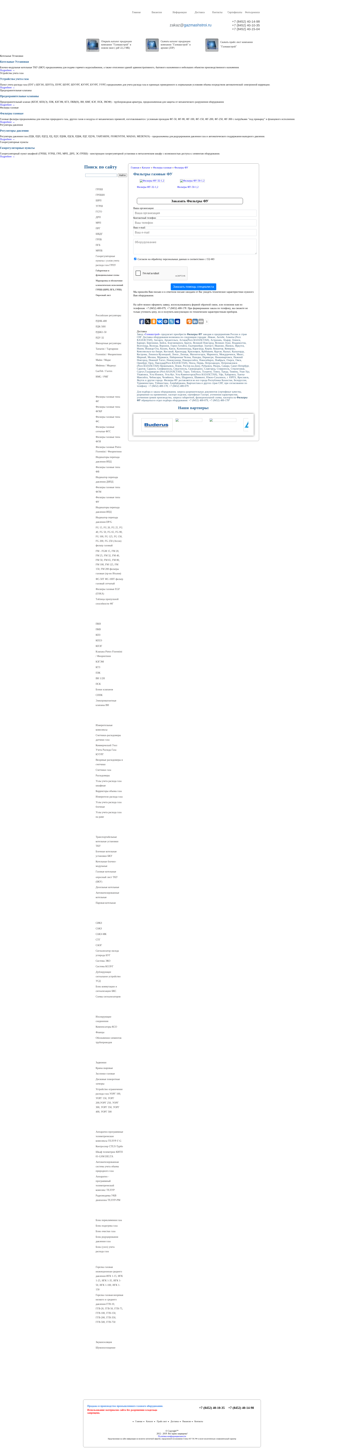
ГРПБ (99, 239)
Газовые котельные (106, 871)
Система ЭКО (103, 961)
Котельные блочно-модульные (106, 863)
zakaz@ (190, 25)
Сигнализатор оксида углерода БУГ (107, 953)
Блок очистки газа (105, 1231)
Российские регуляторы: (109, 315)
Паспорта (106, 1374)
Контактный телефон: (145, 218)
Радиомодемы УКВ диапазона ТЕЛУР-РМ (108, 1197)
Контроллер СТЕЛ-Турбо (109, 1146)
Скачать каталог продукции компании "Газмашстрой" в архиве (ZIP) (176, 44)
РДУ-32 (100, 337)
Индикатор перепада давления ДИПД (107, 479)
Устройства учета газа (106, 717)
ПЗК (98, 672)
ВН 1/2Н (100, 678)
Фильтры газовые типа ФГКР (108, 409)
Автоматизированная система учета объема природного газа (107, 1166)
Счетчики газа (103, 770)
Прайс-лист (162, 1421)
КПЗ (98, 635)
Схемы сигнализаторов (108, 996)
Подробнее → (7, 70)
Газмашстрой (152, 334)
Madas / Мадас (103, 360)
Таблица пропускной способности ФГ (107, 601)
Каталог (149, 1421)
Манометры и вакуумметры (106, 1360)
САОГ (99, 945)
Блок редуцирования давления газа (107, 1239)
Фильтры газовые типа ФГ (108, 399)
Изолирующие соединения (103, 1019)
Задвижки (101, 1062)
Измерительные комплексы (104, 727)
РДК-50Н (101, 326)
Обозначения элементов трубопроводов (108, 1040)
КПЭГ (99, 646)
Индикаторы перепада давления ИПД (108, 459)
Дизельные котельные (107, 887)
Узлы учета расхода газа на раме (108, 814)
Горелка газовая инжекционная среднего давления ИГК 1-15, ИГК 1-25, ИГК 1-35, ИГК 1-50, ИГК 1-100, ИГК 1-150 (109, 1278)
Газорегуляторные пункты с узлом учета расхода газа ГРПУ (107, 261)
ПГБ (98, 245)
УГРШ (99, 206)
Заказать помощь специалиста (193, 286)
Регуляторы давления (106, 308)
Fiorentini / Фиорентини (109, 354)
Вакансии (156, 12)
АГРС (106, 1212)
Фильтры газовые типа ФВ (108, 469)
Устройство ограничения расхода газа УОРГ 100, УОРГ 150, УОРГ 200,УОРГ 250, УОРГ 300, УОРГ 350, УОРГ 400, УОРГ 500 (109, 1100)
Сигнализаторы (106, 915)
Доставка (199, 12)
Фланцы (100, 1032)
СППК (99, 695)
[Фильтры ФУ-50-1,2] (192, 180)
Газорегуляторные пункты (106, 181)
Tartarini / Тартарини (107, 348)
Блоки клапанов (104, 689)
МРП (98, 222)
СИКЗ (99, 923)
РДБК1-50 (101, 332)
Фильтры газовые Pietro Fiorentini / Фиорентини (109, 449)
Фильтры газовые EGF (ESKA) (108, 591)
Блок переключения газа (109, 1220)
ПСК (98, 684)
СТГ (98, 939)
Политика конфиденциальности (172, 1436)
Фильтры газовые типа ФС (108, 419)
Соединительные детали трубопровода (109, 1009)
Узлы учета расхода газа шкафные (108, 783)
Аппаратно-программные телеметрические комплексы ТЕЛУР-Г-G (109, 1136)
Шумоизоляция (106, 1334)
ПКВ (98, 629)
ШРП (98, 200)
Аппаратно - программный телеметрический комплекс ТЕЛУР (105, 1183)
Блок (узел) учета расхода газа (105, 1249)
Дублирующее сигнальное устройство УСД (108, 976)
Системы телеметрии (106, 1124)
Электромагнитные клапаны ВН (106, 702)
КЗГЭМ (100, 661)
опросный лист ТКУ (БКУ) (107, 879)
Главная (136, 12)
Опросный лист (103, 295)
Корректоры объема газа (109, 791)
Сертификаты (234, 12)
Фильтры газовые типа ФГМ (108, 489)
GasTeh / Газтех (104, 371)
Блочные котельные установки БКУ (106, 853)
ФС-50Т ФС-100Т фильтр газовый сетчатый (109, 581)
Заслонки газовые (105, 1073)
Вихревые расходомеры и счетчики (109, 762)
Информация (179, 12)
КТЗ (98, 667)
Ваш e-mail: (139, 227)
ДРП (98, 217)
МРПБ (99, 250)
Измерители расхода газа (109, 796)
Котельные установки (106, 829)
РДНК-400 (101, 321)
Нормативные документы (106, 1383)
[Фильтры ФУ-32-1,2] (152, 180)
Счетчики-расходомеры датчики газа (108, 737)
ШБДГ (99, 234)
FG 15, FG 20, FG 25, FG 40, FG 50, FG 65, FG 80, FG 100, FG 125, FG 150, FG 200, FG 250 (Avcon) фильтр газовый (109, 536)
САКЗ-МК (101, 934)
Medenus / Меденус (106, 365)
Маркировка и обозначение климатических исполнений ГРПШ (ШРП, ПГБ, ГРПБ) (109, 285)
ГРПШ (99, 189)
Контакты (217, 12)
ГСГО (99, 211)
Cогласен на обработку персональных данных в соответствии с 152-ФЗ (176, 259)
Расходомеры (103, 775)
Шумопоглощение (105, 1347)
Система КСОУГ (104, 966)
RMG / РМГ (102, 376)
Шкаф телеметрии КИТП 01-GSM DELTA (109, 1154)
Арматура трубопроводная (106, 1055)
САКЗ (99, 928)
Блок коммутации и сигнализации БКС (106, 988)
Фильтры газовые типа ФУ (108, 499)
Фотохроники (252, 12)
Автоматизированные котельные (107, 895)
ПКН (98, 623)
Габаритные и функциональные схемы (107, 272)
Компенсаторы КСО (106, 1026)
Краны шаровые (104, 1068)
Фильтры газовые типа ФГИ (108, 439)
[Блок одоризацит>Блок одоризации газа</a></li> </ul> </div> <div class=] (108, 1255)
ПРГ (98, 228)
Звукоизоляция (104, 1342)
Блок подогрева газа (107, 1225)
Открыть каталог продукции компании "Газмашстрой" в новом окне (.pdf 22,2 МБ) (116, 44)
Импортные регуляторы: (109, 343)
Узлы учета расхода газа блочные (108, 804)
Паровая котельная (106, 903)
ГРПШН (100, 195)
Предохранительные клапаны (106, 616)
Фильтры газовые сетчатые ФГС (105, 429)
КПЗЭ (99, 640)
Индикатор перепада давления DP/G (107, 519)
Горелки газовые (106, 1259)
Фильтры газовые (106, 389)
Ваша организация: (143, 208)
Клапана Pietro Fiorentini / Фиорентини (109, 653)
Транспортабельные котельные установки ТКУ (107, 841)
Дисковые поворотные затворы (108, 1081)
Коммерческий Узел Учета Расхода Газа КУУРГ (106, 750)
